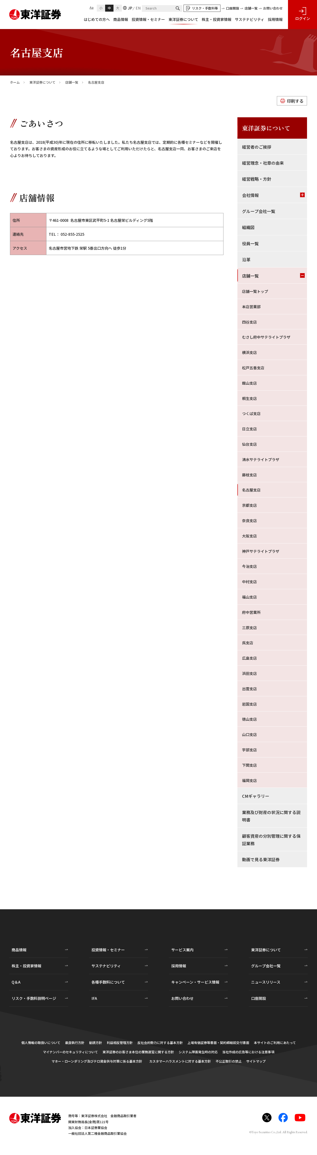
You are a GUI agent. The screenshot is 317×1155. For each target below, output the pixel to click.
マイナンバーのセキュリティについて (70, 1052)
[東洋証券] (35, 12)
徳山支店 (249, 719)
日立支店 (249, 429)
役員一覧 (250, 243)
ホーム (15, 82)
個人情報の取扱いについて (40, 1042)
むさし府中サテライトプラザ (266, 337)
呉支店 (247, 642)
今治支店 (249, 566)
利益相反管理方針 (120, 1042)
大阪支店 (249, 536)
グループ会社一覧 (258, 211)
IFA (94, 998)
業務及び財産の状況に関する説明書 (271, 816)
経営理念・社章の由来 (263, 163)
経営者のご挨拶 (256, 147)
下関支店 (249, 765)
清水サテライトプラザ (260, 459)
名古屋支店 (251, 490)
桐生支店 (249, 398)
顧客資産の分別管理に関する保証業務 (271, 839)
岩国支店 (249, 704)
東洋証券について (183, 19)
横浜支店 (249, 352)
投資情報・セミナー (148, 19)
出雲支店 (249, 688)
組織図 (248, 227)
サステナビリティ (249, 19)
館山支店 (249, 383)
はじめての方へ (97, 19)
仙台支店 (249, 444)
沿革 (246, 259)
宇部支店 (249, 750)
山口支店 (249, 734)
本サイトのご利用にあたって (275, 1042)
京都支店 (249, 505)
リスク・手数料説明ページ (34, 998)
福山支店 (249, 597)
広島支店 (249, 658)
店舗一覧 (251, 8)
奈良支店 (249, 520)
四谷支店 (249, 322)
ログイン (302, 18)
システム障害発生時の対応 (198, 1052)
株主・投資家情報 (216, 19)
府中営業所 (251, 612)
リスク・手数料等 (205, 8)
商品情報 (120, 19)
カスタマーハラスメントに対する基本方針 (180, 1061)
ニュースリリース (265, 982)
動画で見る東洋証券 (261, 859)
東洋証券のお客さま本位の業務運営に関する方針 (138, 1052)
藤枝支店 (249, 475)
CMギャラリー (255, 796)
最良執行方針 (74, 1042)
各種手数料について (108, 982)
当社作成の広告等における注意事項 (248, 1052)
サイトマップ (256, 1061)
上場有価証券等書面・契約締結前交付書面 (218, 1042)
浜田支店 (249, 673)
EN (138, 8)
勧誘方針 (95, 1042)
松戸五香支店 (253, 367)
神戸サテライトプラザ (260, 551)
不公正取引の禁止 (229, 1061)
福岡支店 (249, 780)
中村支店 (249, 581)
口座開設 (232, 8)
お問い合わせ (273, 8)
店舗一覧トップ (255, 291)
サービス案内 (182, 949)
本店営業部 (251, 306)
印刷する (295, 101)
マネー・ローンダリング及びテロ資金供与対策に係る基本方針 (97, 1061)
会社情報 (250, 195)
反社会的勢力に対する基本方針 (160, 1042)
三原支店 (249, 627)
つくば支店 (251, 413)
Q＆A (16, 982)
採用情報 (275, 19)
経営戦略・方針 (256, 179)
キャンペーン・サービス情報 (195, 982)
